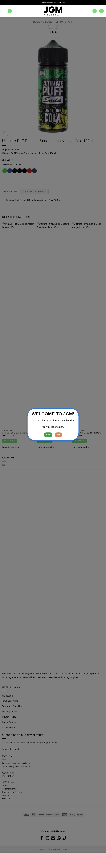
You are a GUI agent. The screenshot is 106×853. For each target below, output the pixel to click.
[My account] (94, 11)
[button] (3, 11)
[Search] (10, 11)
